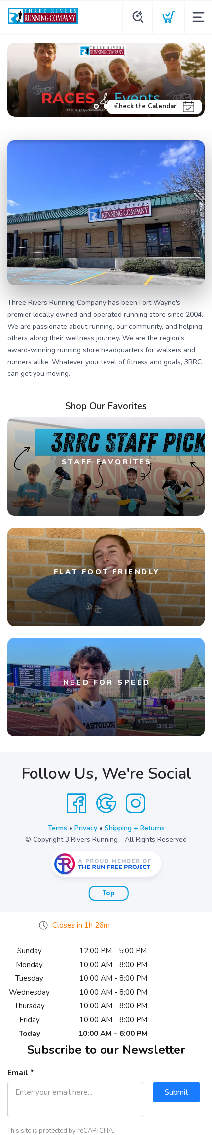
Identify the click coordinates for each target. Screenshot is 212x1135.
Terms (57, 828)
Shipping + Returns (135, 828)
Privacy (85, 828)
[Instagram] (135, 803)
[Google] (106, 803)
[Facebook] (76, 803)
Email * (20, 1073)
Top (109, 893)
